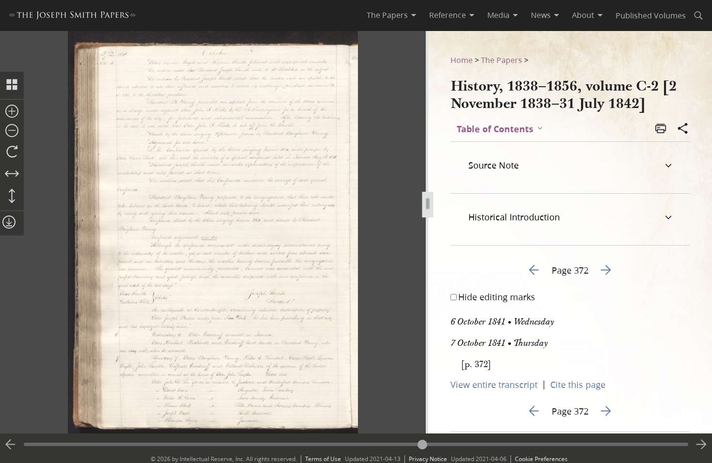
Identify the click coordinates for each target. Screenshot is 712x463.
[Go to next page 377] (701, 444)
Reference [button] (447, 15)
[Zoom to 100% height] (11, 196)
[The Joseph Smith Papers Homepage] (72, 16)
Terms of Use (323, 459)
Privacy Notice (428, 459)
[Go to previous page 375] (10, 444)
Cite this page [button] (577, 384)
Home (461, 59)
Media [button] (498, 15)
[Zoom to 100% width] (11, 174)
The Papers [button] (387, 15)
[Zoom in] (11, 112)
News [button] (541, 15)
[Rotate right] (11, 152)
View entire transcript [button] (494, 384)
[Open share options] (683, 129)
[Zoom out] (11, 131)
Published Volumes (651, 15)
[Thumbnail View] (11, 85)
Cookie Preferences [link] (541, 459)
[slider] (356, 444)
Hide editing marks (496, 297)
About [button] (583, 15)
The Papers (501, 59)
